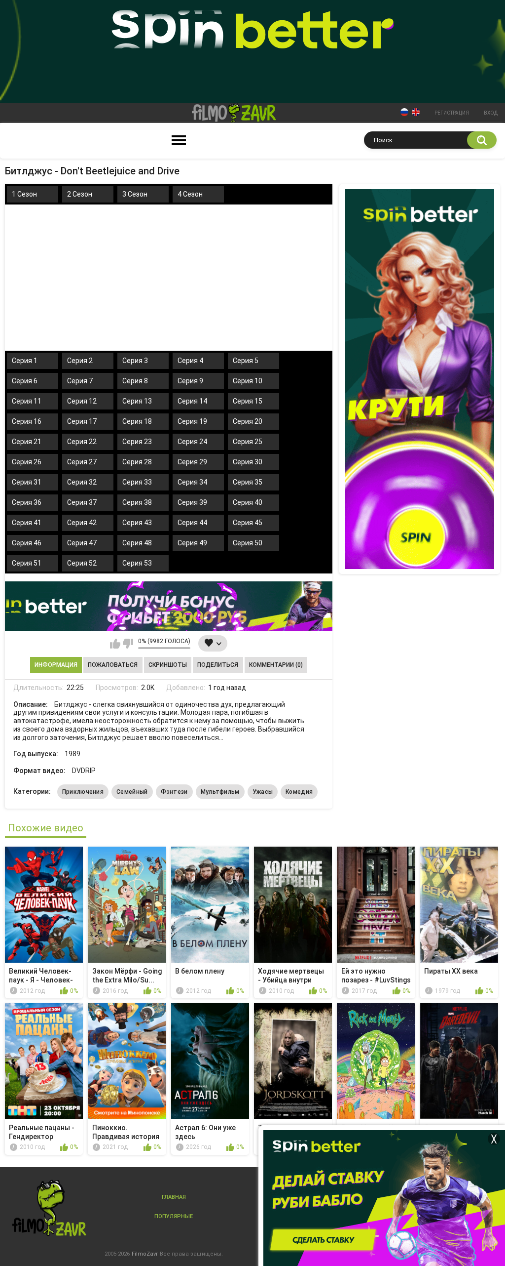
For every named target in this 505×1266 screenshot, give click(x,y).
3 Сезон (134, 194)
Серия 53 (137, 563)
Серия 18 (137, 421)
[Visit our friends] (419, 379)
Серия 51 (26, 563)
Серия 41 (26, 523)
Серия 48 (137, 543)
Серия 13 (137, 401)
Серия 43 (137, 523)
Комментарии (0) (276, 664)
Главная (174, 1197)
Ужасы (262, 791)
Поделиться (217, 664)
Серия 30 (247, 462)
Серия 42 (82, 523)
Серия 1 (24, 361)
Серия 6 (24, 381)
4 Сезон (190, 194)
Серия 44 (192, 523)
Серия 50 (247, 543)
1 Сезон (24, 194)
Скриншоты (167, 664)
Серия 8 (135, 381)
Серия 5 (245, 361)
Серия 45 (247, 523)
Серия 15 (247, 401)
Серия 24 (192, 442)
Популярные (173, 1216)
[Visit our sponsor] (168, 606)
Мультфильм (220, 791)
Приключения (83, 791)
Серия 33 (137, 482)
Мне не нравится (128, 644)
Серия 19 (192, 421)
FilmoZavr (145, 1254)
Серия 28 (137, 462)
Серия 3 (135, 361)
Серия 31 (26, 482)
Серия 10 (247, 381)
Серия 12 (82, 401)
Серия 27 (82, 462)
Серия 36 (26, 502)
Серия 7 (80, 381)
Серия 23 (137, 442)
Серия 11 (26, 401)
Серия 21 (26, 442)
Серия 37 (82, 502)
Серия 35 (247, 482)
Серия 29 (192, 462)
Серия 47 (82, 543)
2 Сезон (79, 194)
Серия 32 (82, 482)
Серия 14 (192, 401)
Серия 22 (82, 442)
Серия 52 (82, 563)
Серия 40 (247, 502)
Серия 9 (190, 381)
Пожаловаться (113, 664)
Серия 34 (192, 482)
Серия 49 (192, 543)
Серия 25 (247, 442)
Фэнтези (174, 791)
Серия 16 (26, 421)
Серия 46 (26, 543)
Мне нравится (115, 644)
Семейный (131, 791)
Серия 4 (190, 361)
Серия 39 (192, 502)
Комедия (299, 791)
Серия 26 (26, 462)
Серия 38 (137, 502)
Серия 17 (82, 421)
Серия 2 (80, 361)
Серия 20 (247, 421)
